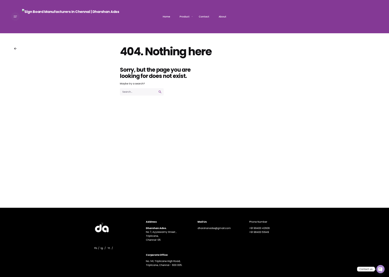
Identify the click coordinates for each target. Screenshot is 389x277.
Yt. (109, 248)
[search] (160, 92)
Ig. (102, 248)
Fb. (96, 248)
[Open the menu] (15, 16)
